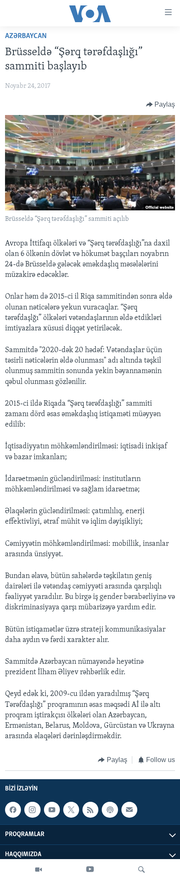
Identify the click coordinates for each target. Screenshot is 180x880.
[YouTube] (90, 869)
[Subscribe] (129, 810)
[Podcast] (110, 810)
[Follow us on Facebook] (13, 810)
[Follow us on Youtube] (52, 810)
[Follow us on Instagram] (32, 810)
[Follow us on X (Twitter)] (71, 810)
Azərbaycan (26, 36)
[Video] (38, 869)
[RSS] (90, 810)
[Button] (160, 104)
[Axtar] (141, 869)
